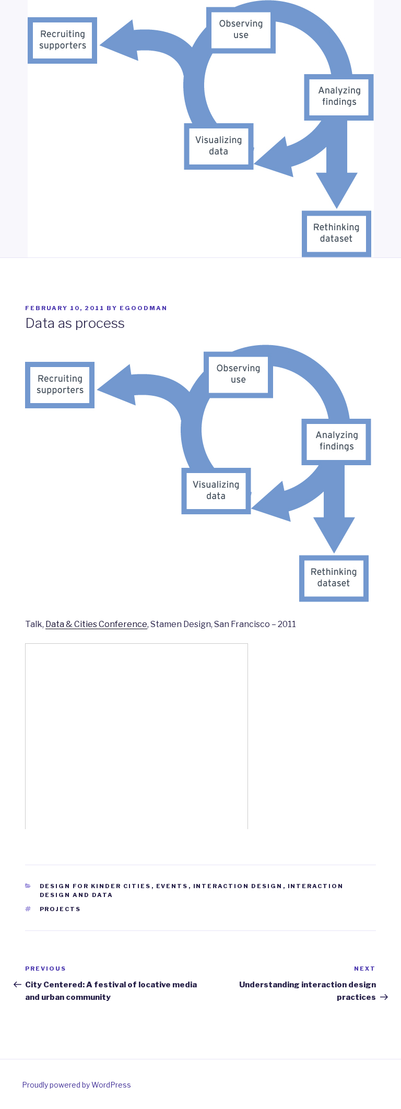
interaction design (238, 886)
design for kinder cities (95, 886)
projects (60, 909)
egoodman (144, 308)
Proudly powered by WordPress (76, 1084)
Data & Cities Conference (96, 624)
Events (172, 886)
